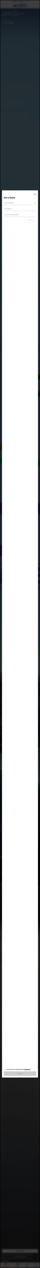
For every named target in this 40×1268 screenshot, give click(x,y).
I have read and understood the (18, 1069)
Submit (20, 1073)
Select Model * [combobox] (9, 203)
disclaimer (27, 1069)
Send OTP (30, 220)
